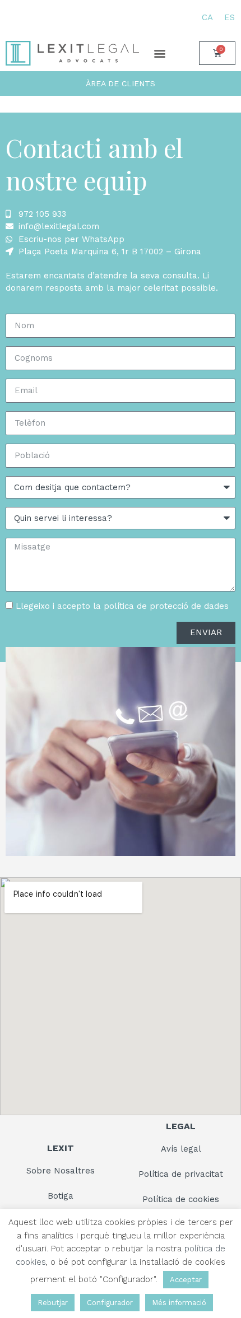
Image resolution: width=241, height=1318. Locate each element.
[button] (159, 53)
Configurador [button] (110, 1302)
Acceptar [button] (186, 1279)
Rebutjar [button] (53, 1302)
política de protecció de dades (166, 606)
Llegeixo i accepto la (122, 606)
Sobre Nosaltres (60, 1171)
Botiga (60, 1196)
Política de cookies (180, 1199)
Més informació (179, 1302)
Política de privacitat (180, 1174)
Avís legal (181, 1149)
